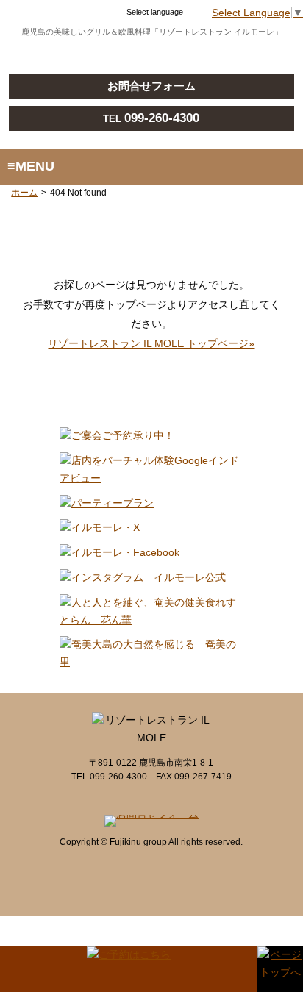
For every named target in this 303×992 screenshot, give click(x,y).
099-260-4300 (161, 118)
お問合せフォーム (151, 85)
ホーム (24, 193)
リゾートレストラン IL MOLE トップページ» (151, 343)
